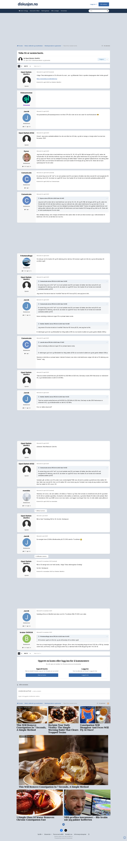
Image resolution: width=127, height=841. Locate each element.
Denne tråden (100, 10)
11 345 (25, 271)
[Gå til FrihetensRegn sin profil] (26, 262)
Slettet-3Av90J (45, 324)
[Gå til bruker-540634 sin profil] (26, 638)
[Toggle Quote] (39, 198)
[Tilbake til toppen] (63, 824)
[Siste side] (30, 66)
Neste (26, 66)
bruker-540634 (26, 632)
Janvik (26, 111)
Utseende (47, 834)
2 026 (25, 647)
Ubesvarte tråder (35, 10)
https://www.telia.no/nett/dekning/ (47, 79)
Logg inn (93, 4)
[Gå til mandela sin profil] (26, 497)
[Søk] (107, 10)
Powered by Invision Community (63, 838)
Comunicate (26, 173)
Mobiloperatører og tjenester (41, 60)
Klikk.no (70, 836)
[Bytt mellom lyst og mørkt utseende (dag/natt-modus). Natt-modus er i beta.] (88, 834)
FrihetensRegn (26, 256)
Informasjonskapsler (80, 834)
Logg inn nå (85, 675)
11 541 (26, 505)
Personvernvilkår (58, 834)
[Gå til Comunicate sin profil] (26, 179)
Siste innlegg (24, 10)
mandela (26, 491)
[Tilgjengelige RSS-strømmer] (108, 703)
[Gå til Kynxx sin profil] (26, 157)
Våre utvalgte (55, 10)
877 (25, 126)
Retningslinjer (45, 10)
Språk (40, 834)
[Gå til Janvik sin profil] (26, 118)
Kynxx (26, 151)
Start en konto (42, 675)
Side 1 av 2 (37, 66)
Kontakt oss (68, 834)
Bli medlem (104, 4)
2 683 (25, 166)
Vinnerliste (64, 10)
